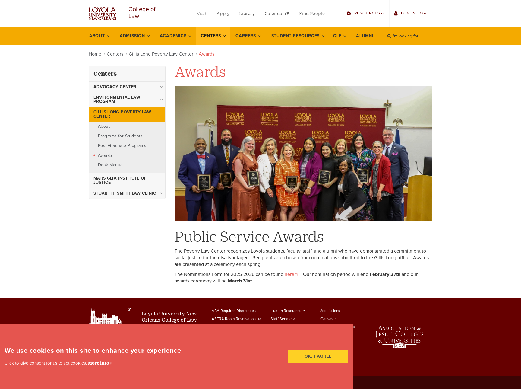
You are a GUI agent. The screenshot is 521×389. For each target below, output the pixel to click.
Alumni (365, 35)
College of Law (142, 13)
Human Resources (285, 310)
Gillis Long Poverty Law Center (161, 54)
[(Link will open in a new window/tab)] (129, 309)
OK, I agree (318, 356)
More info (98, 363)
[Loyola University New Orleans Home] (102, 13)
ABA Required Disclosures (234, 310)
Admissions (330, 310)
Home (95, 54)
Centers (115, 54)
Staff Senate (281, 319)
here (289, 274)
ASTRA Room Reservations (234, 319)
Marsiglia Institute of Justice (120, 180)
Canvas (326, 319)
